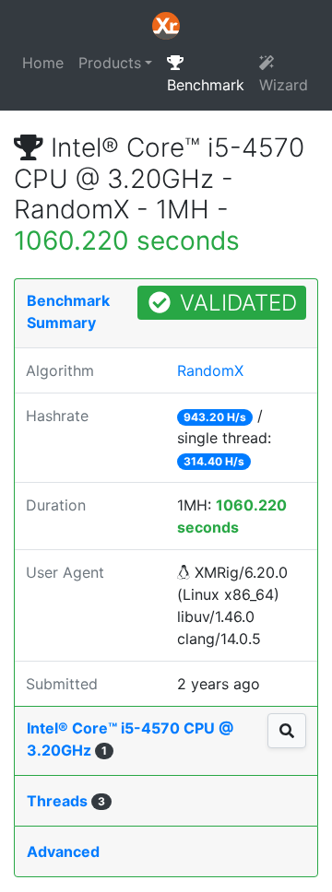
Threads (66, 801)
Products (109, 62)
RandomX (210, 370)
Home (43, 62)
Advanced (63, 851)
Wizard (283, 85)
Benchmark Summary (68, 311)
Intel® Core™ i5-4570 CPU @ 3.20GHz (130, 739)
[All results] (286, 730)
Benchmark (205, 85)
